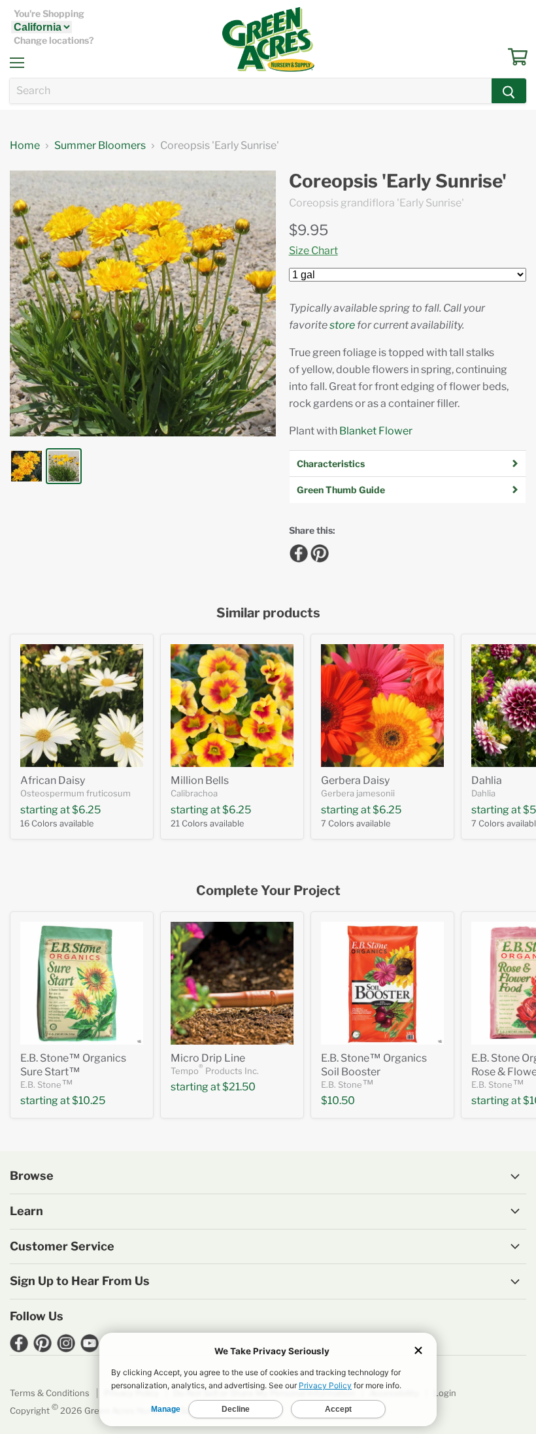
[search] (251, 90)
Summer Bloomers (100, 146)
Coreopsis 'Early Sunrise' (398, 181)
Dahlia (486, 780)
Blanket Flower (375, 431)
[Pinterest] (318, 551)
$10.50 (338, 1100)
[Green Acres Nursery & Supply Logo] (268, 39)
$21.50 (239, 1087)
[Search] (509, 90)
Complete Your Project (268, 890)
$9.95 (308, 229)
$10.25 (88, 1100)
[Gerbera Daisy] (382, 705)
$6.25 (86, 810)
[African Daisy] (81, 705)
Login (444, 1393)
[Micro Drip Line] (232, 983)
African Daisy (52, 780)
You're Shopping (49, 13)
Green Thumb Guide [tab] (341, 489)
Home (25, 146)
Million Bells (200, 780)
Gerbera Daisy (355, 780)
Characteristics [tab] (331, 463)
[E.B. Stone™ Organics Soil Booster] (382, 983)
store (342, 325)
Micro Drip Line (208, 1058)
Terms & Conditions (50, 1393)
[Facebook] (297, 551)
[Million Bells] (232, 705)
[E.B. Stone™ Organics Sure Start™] (81, 983)
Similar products (268, 613)
